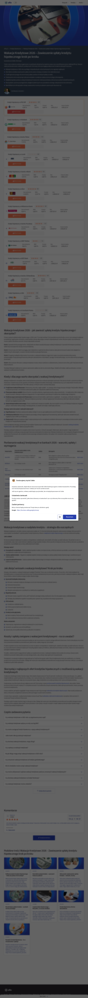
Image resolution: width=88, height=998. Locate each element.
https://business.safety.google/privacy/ (28, 510)
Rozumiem (69, 517)
